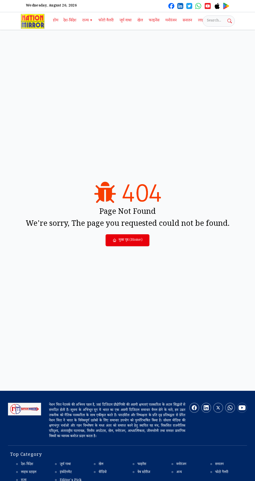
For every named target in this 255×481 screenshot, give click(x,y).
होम (55, 21)
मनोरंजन (171, 21)
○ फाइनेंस (139, 464)
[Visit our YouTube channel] (242, 408)
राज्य (87, 21)
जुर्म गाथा (125, 21)
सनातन (187, 21)
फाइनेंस (154, 21)
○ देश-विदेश (24, 464)
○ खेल (98, 464)
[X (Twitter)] (189, 6)
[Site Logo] (24, 409)
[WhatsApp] (198, 6)
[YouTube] (207, 6)
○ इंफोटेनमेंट (63, 472)
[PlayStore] (226, 6)
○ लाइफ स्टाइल (26, 472)
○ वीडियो (100, 472)
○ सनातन (217, 464)
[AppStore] (217, 6)
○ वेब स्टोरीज (141, 472)
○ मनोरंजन (178, 464)
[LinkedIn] (180, 6)
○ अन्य (176, 472)
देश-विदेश (69, 21)
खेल (140, 21)
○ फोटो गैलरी (219, 472)
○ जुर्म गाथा (63, 464)
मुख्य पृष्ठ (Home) (130, 240)
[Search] (229, 21)
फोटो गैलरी (106, 21)
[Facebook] (171, 6)
